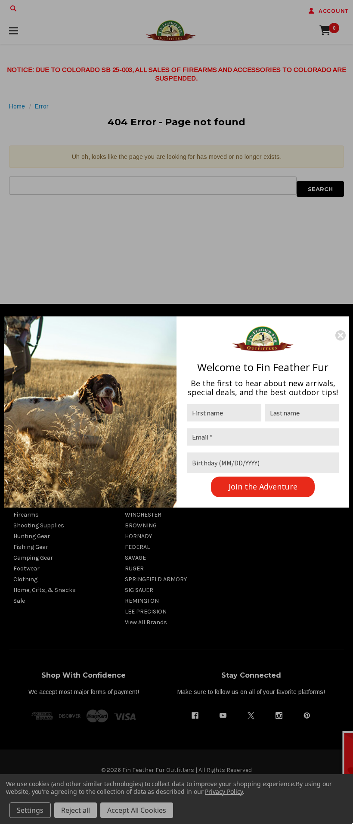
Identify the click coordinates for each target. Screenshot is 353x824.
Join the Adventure (263, 486)
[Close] (340, 335)
